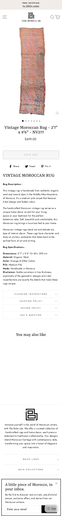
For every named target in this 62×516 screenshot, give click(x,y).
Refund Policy (31, 308)
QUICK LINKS (31, 459)
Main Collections (31, 469)
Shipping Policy (31, 301)
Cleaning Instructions (31, 294)
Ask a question (31, 315)
